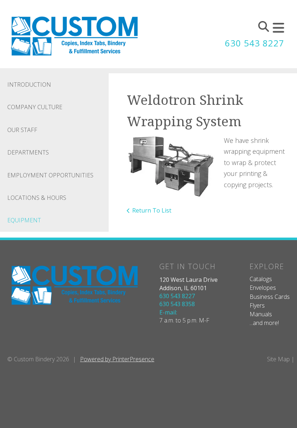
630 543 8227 (254, 43)
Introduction (29, 85)
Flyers (257, 305)
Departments (28, 152)
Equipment (24, 220)
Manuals (261, 314)
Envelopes (263, 288)
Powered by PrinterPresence (117, 359)
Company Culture (34, 107)
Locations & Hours (36, 198)
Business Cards (270, 297)
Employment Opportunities (50, 175)
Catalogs (261, 279)
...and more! (264, 323)
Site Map (278, 359)
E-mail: (168, 312)
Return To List (151, 210)
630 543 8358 (177, 304)
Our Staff (22, 130)
